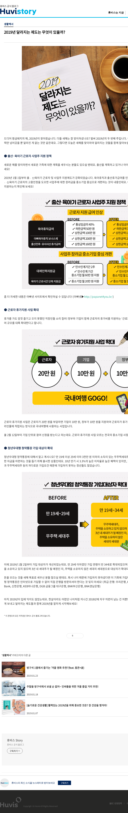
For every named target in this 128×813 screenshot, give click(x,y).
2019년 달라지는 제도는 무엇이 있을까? (34, 32)
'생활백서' (7, 655)
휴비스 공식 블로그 (15, 744)
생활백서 (8, 24)
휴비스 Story (15, 740)
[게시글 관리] (80, 635)
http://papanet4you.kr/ (98, 296)
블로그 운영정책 (115, 803)
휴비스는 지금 (116, 12)
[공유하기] (76, 635)
